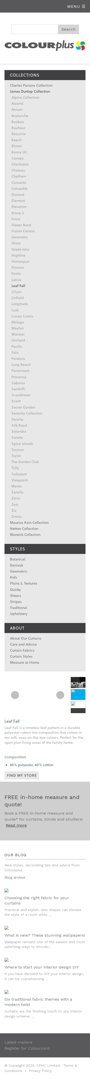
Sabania (18, 382)
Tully (15, 467)
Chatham (19, 176)
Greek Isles (20, 249)
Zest (15, 504)
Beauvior (19, 133)
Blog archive (14, 877)
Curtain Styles (21, 656)
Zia (14, 510)
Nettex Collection (24, 528)
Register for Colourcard (27, 1048)
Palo (15, 352)
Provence (19, 376)
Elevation (19, 206)
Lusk (15, 310)
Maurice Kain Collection (29, 522)
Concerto (19, 182)
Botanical (17, 559)
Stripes (16, 601)
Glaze (16, 243)
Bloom (17, 145)
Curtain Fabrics (22, 650)
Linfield (18, 297)
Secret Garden (23, 407)
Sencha (18, 419)
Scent (16, 401)
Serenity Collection (27, 413)
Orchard (18, 340)
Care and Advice (23, 644)
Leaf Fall (18, 285)
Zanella (18, 492)
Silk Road (19, 425)
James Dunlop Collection (30, 91)
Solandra (19, 431)
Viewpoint (20, 480)
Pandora (18, 358)
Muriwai (18, 334)
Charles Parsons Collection (31, 85)
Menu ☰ (76, 6)
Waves (17, 486)
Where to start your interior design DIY (41, 967)
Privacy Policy (40, 1071)
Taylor (16, 455)
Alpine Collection (25, 97)
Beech (17, 139)
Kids (13, 577)
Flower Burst (21, 225)
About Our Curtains (25, 638)
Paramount (20, 370)
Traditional (18, 607)
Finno (16, 218)
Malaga (18, 322)
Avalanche (20, 115)
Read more (16, 825)
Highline (19, 255)
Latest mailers (18, 1042)
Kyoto (16, 273)
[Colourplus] (45, 45)
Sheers (15, 595)
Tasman (18, 449)
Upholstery (19, 613)
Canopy (18, 158)
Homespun (20, 261)
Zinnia (17, 516)
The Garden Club (25, 461)
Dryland (18, 194)
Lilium (17, 291)
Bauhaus (18, 127)
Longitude (20, 303)
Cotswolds (20, 188)
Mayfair (18, 328)
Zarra (16, 498)
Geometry (20, 237)
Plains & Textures (23, 583)
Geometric (18, 571)
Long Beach (21, 364)
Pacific (17, 346)
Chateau (18, 170)
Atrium (17, 109)
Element (18, 200)
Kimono (18, 267)
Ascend (17, 103)
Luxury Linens (22, 316)
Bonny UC (19, 152)
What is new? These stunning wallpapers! (44, 935)
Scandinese (21, 394)
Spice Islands (22, 443)
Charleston (20, 164)
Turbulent (19, 474)
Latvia (16, 279)
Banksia (18, 121)
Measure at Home (24, 662)
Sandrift (18, 388)
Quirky (15, 589)
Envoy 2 (18, 212)
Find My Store (22, 775)
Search (69, 29)
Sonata (17, 437)
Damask (16, 565)
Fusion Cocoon (23, 231)
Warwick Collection (25, 534)
